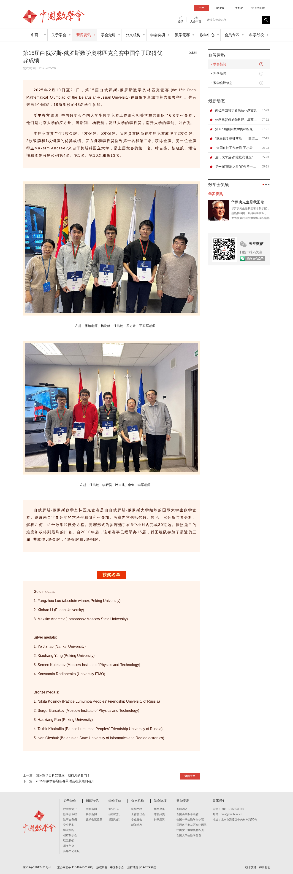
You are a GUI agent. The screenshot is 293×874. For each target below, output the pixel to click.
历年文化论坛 (71, 851)
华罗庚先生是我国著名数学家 (250, 202)
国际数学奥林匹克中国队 (191, 824)
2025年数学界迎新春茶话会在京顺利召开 (65, 781)
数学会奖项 (218, 184)
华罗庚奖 (159, 809)
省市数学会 (70, 835)
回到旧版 (260, 8)
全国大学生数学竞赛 (188, 835)
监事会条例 (70, 819)
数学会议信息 (223, 83)
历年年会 (68, 845)
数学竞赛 (182, 35)
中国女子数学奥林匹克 (190, 830)
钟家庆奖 (159, 819)
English (219, 8)
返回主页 (189, 776)
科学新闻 (219, 73)
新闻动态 (136, 824)
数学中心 (207, 35)
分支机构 (133, 35)
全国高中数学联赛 (187, 814)
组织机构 (68, 830)
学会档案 (68, 824)
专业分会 (136, 819)
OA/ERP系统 (148, 867)
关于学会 (59, 35)
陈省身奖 (159, 814)
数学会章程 (70, 814)
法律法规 (132, 867)
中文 (201, 8)
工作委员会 (138, 814)
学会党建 (108, 35)
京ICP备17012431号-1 (37, 867)
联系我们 (68, 840)
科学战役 (256, 35)
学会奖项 (157, 35)
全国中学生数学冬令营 (190, 819)
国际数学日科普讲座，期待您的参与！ (63, 775)
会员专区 (232, 35)
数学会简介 (70, 809)
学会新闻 (219, 64)
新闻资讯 (83, 35)
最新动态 (216, 101)
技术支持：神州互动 (257, 867)
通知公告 (114, 809)
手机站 (239, 8)
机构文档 (136, 809)
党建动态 (114, 819)
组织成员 (114, 814)
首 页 (34, 35)
